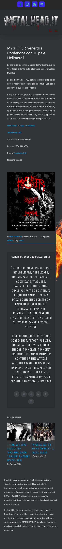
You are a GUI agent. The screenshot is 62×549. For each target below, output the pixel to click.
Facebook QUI (20, 153)
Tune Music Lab (14, 132)
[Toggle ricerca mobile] (50, 30)
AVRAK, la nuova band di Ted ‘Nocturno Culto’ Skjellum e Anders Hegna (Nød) (18, 452)
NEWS (10, 240)
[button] (9, 444)
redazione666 (15, 236)
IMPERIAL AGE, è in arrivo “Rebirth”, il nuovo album (43, 448)
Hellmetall (30, 125)
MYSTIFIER (12, 125)
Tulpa (21, 125)
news (21, 240)
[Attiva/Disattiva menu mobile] (56, 30)
